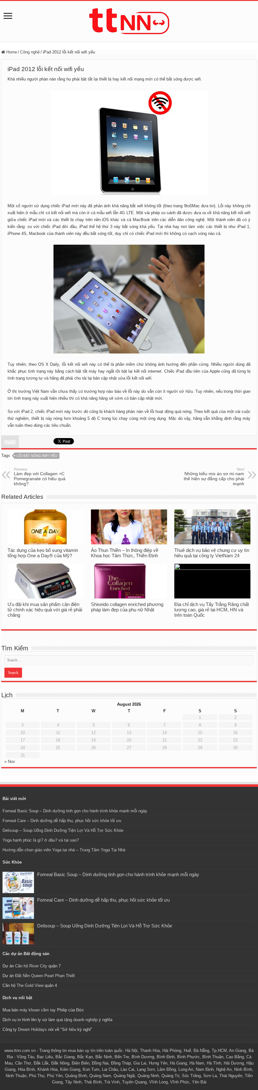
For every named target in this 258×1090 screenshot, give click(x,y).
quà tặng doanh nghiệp (77, 1019)
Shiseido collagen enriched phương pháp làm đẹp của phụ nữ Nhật (127, 607)
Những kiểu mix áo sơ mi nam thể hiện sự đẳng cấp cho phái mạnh (214, 476)
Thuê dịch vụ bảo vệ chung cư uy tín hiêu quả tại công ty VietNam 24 (211, 553)
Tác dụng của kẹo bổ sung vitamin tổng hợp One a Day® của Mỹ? (43, 553)
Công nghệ (30, 52)
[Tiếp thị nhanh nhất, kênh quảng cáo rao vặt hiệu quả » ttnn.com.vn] (129, 20)
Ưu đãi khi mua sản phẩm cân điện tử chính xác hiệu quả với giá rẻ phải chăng (45, 610)
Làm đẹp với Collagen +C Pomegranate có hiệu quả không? (39, 476)
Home (11, 52)
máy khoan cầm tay (38, 1010)
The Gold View (30, 985)
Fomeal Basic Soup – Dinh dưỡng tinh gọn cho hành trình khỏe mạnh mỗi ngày (75, 811)
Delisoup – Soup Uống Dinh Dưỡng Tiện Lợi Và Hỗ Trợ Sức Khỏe (63, 830)
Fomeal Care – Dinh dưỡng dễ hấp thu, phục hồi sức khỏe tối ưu (62, 820)
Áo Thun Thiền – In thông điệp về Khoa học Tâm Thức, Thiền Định (124, 553)
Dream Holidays (32, 1029)
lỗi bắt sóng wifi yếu (37, 456)
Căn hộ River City (31, 966)
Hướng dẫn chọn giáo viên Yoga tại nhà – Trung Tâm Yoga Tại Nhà (64, 850)
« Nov (9, 761)
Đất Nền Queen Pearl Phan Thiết (45, 975)
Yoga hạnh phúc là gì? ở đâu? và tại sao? (41, 840)
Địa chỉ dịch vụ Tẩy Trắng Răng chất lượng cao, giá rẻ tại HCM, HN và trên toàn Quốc (211, 610)
